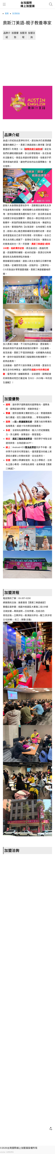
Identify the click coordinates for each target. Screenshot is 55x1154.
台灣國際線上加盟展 (17, 1148)
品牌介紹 (6, 35)
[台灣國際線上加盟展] (27, 8)
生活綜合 (16, 13)
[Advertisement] (27, 67)
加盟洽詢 (31, 35)
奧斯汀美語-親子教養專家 (27, 23)
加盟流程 (23, 35)
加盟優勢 (15, 35)
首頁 (7, 13)
